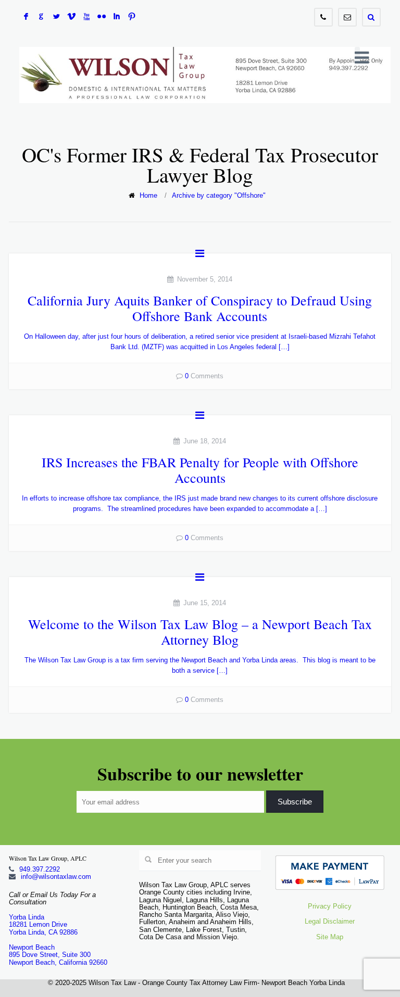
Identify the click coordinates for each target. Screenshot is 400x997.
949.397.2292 (39, 869)
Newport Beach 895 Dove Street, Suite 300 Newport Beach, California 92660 (58, 954)
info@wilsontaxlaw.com (56, 876)
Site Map (329, 937)
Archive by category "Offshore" (219, 195)
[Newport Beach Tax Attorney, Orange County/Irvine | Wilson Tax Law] (205, 75)
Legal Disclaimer (330, 921)
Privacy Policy (330, 906)
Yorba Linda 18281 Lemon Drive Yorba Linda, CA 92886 (43, 924)
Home (148, 195)
